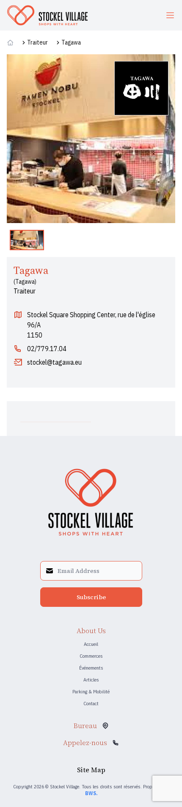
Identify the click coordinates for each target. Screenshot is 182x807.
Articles (91, 679)
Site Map (91, 769)
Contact (91, 703)
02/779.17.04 (46, 348)
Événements (91, 668)
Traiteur (37, 42)
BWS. (91, 793)
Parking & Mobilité (91, 691)
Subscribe (91, 597)
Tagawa (71, 42)
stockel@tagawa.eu (54, 362)
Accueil (91, 644)
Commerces (91, 656)
